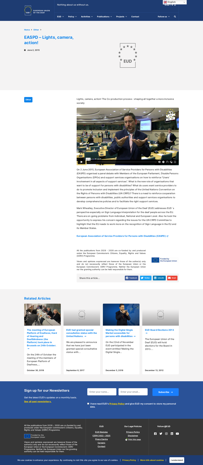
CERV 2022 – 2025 (101, 435)
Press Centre (101, 439)
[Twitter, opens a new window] (161, 433)
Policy (71, 16)
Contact (135, 16)
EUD (59, 16)
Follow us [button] (162, 16)
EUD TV (169, 4)
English (171, 2)
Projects (120, 16)
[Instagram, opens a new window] (166, 433)
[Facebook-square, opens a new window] (155, 433)
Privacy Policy (117, 403)
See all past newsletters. (38, 401)
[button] (132, 278)
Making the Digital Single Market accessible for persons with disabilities (119, 333)
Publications (103, 16)
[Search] (175, 16)
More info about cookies (152, 460)
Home (27, 30)
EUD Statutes (101, 432)
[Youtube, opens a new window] (177, 433)
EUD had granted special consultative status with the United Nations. (81, 333)
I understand (177, 460)
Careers (101, 443)
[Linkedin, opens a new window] (172, 433)
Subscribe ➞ (165, 392)
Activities (85, 16)
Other (36, 30)
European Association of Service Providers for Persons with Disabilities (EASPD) (121, 236)
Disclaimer (133, 435)
